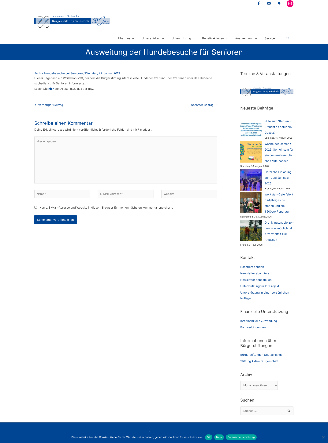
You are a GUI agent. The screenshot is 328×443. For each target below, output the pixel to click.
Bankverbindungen (253, 327)
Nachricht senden (252, 267)
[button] (288, 38)
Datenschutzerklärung (241, 437)
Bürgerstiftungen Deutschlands (261, 354)
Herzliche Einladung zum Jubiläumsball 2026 (278, 177)
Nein (219, 437)
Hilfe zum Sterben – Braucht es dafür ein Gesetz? (278, 126)
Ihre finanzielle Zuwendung (258, 321)
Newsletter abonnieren (255, 273)
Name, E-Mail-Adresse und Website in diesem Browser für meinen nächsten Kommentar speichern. (106, 207)
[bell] (279, 3)
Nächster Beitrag (204, 105)
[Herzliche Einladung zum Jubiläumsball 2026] (251, 180)
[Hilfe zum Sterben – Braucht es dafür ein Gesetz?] (251, 129)
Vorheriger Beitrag (49, 105)
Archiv (38, 73)
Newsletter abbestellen (256, 280)
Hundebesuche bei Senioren (63, 73)
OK (209, 437)
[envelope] (269, 3)
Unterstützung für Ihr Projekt (259, 286)
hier (51, 89)
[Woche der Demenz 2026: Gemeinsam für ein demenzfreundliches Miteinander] (251, 152)
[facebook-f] (258, 3)
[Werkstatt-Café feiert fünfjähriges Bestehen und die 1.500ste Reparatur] (251, 202)
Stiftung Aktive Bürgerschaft (259, 361)
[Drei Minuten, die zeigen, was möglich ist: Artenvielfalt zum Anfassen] (251, 230)
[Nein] (323, 437)
